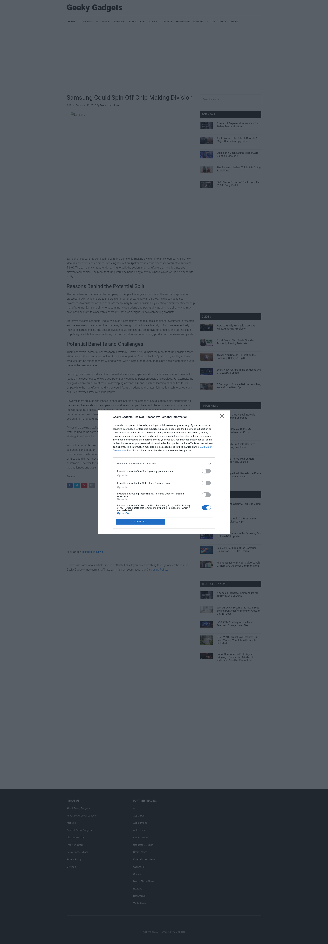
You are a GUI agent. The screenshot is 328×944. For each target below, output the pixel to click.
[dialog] (164, 472)
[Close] (223, 417)
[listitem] (164, 463)
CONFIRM (140, 521)
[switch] (206, 471)
